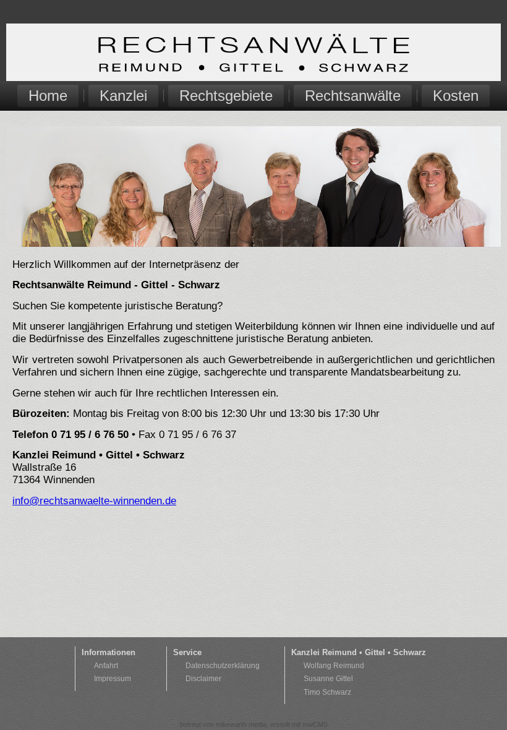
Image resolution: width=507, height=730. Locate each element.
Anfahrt (106, 665)
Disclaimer (203, 678)
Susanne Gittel (328, 678)
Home (47, 95)
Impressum (112, 678)
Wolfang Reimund (334, 665)
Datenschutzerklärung (222, 665)
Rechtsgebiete (226, 95)
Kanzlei (123, 95)
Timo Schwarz (327, 692)
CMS (315, 724)
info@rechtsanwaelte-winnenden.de (94, 501)
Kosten (456, 95)
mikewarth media (241, 724)
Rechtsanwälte (353, 95)
